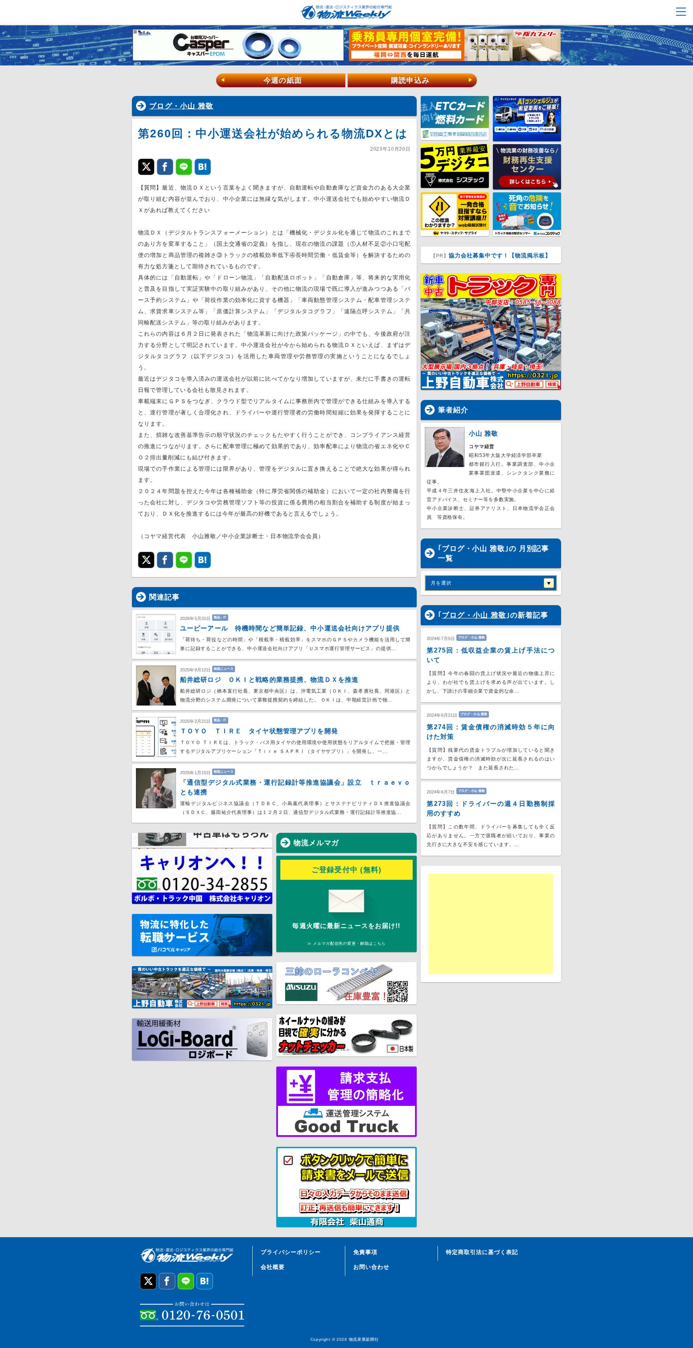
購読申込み (432, 80)
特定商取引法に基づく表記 (482, 1252)
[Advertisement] (491, 924)
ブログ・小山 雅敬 (181, 106)
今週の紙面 (261, 80)
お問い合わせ (371, 1267)
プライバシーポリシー (291, 1252)
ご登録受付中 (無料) (347, 870)
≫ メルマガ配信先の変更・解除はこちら (346, 943)
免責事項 (365, 1252)
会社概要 (273, 1267)
